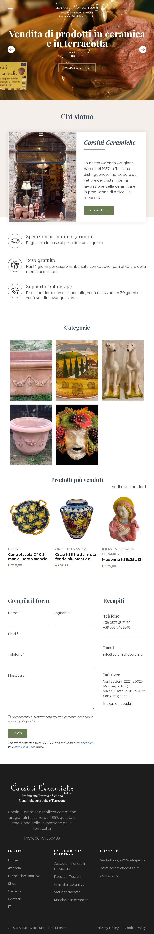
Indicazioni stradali (117, 704)
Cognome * (63, 613)
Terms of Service (24, 746)
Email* (13, 634)
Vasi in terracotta (67, 892)
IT (9, 907)
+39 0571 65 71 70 (117, 623)
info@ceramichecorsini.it (122, 654)
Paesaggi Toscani (67, 877)
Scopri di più (99, 210)
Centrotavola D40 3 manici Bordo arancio (27, 557)
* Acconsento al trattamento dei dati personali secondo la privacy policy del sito (50, 719)
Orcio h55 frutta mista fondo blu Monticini (75, 557)
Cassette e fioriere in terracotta (70, 866)
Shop (12, 884)
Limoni (13, 549)
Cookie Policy (135, 928)
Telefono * (16, 654)
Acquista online (77, 67)
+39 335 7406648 (116, 628)
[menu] (10, 9)
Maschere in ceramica (71, 900)
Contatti (14, 899)
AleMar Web (27, 928)
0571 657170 (109, 876)
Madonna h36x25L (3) (122, 560)
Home (13, 860)
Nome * (14, 613)
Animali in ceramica (69, 884)
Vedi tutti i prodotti (129, 487)
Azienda (14, 868)
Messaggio (16, 675)
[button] (142, 49)
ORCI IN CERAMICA (70, 549)
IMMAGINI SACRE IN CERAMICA (118, 551)
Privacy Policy (85, 742)
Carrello (14, 891)
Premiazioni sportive (24, 876)
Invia (17, 733)
